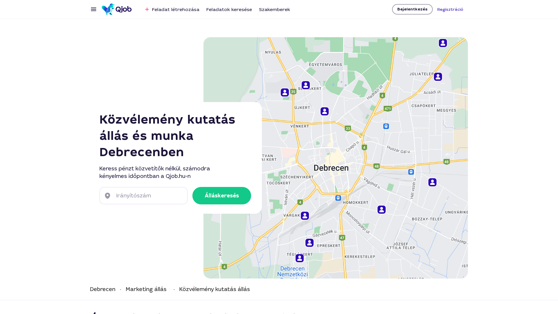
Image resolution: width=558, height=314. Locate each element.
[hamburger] (93, 9)
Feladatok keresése (229, 9)
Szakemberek (274, 9)
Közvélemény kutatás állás (214, 289)
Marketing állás (146, 289)
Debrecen (102, 289)
